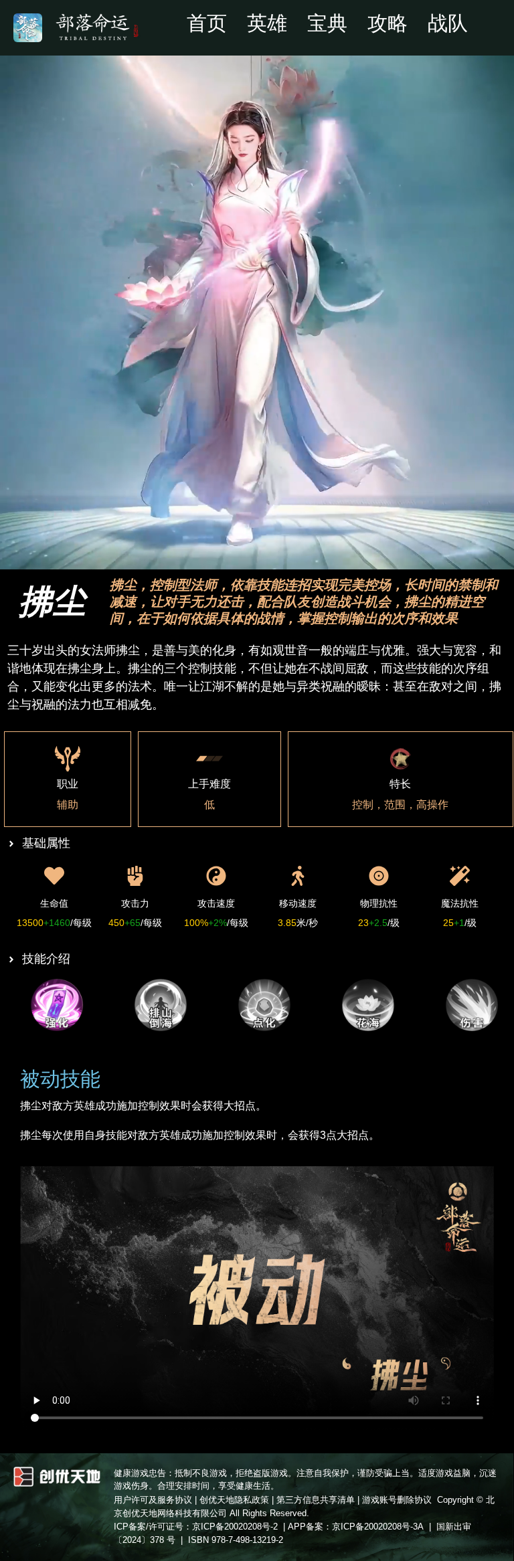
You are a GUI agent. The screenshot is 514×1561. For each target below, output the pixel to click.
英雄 (267, 23)
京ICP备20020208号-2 (235, 1527)
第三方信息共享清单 (315, 1500)
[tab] (58, 1005)
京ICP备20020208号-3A (378, 1527)
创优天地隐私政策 (234, 1500)
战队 (448, 23)
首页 (207, 23)
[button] (87, 27)
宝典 (327, 23)
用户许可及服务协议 (153, 1500)
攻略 (387, 23)
